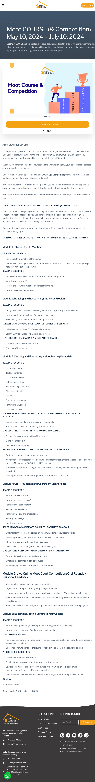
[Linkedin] (80, 735)
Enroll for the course (47, 124)
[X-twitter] (68, 735)
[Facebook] (62, 735)
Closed (10, 23)
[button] (87, 5)
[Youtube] (74, 735)
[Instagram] (86, 735)
